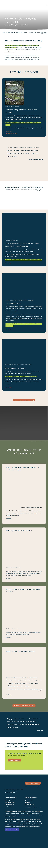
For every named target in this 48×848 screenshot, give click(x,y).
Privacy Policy (31, 821)
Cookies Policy (38, 821)
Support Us (27, 802)
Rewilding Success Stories (10, 797)
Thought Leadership (9, 806)
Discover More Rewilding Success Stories (24, 705)
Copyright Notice (8, 823)
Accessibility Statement (19, 823)
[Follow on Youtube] (36, 789)
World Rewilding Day (29, 804)
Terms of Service (34, 826)
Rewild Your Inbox (14, 760)
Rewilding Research (9, 804)
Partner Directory (29, 798)
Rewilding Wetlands (9, 800)
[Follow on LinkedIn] (33, 789)
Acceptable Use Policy (23, 821)
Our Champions (37, 806)
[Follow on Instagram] (26, 789)
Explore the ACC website (11, 133)
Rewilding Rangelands (10, 802)
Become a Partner (29, 800)
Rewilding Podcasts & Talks (31, 797)
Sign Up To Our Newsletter (33, 783)
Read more (8, 518)
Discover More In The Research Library (24, 400)
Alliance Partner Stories (10, 798)
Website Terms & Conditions (11, 821)
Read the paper (9, 131)
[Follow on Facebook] (29, 789)
